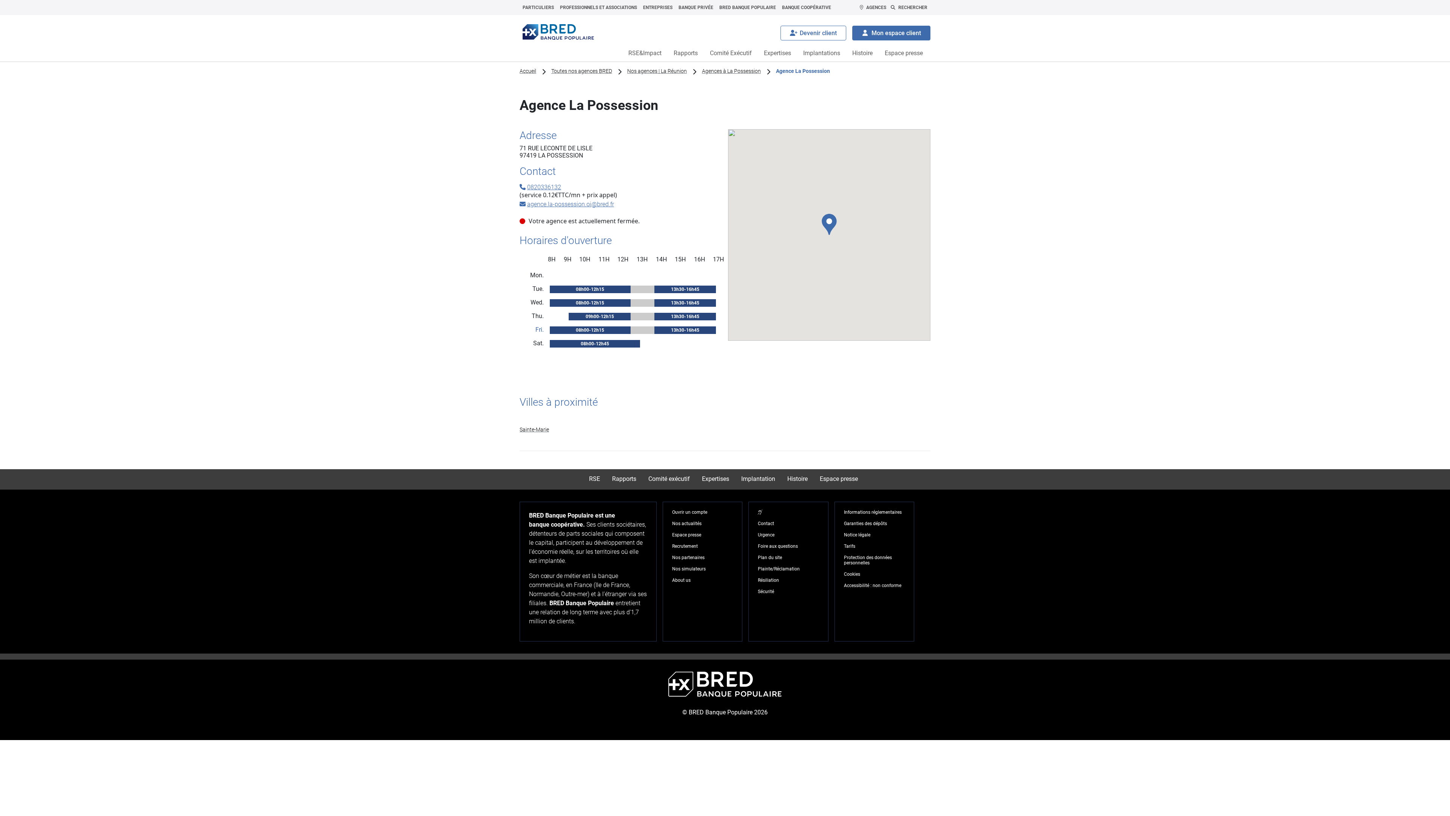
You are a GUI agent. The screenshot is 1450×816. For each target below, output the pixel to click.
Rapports (686, 53)
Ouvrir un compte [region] (689, 512)
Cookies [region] (852, 574)
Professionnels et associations (598, 7)
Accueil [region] (528, 71)
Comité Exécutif (731, 53)
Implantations (821, 53)
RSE (594, 478)
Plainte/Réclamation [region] (779, 569)
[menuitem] (538, 7)
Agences (876, 7)
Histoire (862, 53)
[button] (829, 224)
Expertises (777, 53)
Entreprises (658, 7)
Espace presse (904, 53)
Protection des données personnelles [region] (868, 560)
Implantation (758, 478)
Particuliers (538, 7)
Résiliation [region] (768, 580)
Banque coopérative (806, 7)
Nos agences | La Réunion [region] (657, 71)
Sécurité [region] (766, 591)
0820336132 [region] (544, 187)
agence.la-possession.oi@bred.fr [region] (570, 204)
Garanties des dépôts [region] (865, 523)
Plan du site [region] (770, 557)
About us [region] (681, 580)
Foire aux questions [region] (778, 546)
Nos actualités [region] (687, 523)
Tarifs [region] (849, 546)
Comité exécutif (669, 478)
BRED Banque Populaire (747, 7)
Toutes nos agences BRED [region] (581, 71)
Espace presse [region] (686, 535)
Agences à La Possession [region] (731, 71)
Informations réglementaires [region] (873, 512)
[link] (725, 430)
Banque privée (696, 7)
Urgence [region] (766, 535)
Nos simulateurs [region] (689, 569)
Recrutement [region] (685, 546)
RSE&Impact (645, 53)
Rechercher (912, 7)
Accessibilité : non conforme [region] (872, 585)
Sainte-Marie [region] (534, 430)
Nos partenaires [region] (688, 557)
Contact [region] (766, 523)
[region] (760, 512)
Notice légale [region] (857, 535)
